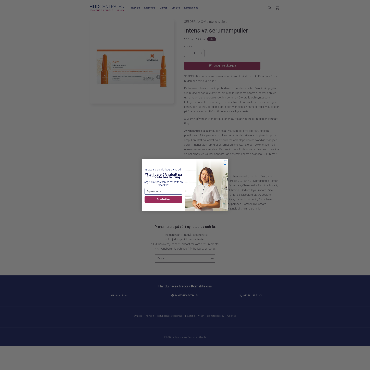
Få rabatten (163, 199)
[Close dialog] (225, 162)
